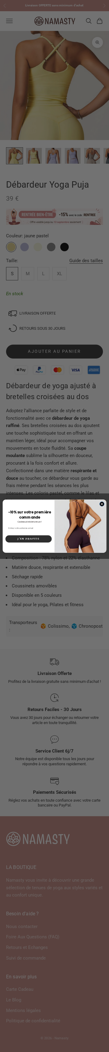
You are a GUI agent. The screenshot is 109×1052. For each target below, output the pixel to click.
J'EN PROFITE (29, 538)
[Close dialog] (102, 504)
